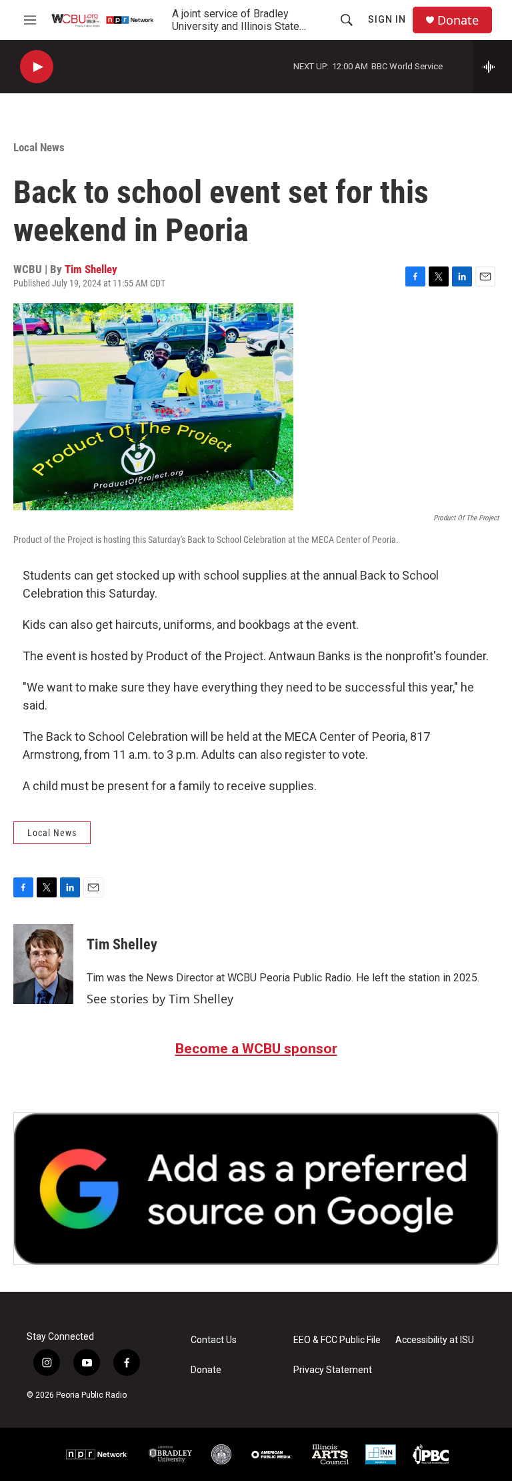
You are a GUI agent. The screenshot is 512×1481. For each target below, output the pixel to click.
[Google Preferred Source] (256, 1188)
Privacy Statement (332, 1370)
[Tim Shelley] (43, 964)
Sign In (387, 19)
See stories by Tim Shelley (160, 999)
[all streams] (492, 66)
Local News (39, 147)
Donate (458, 20)
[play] (36, 67)
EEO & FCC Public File (337, 1340)
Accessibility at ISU (434, 1340)
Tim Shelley (91, 269)
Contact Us (214, 1340)
